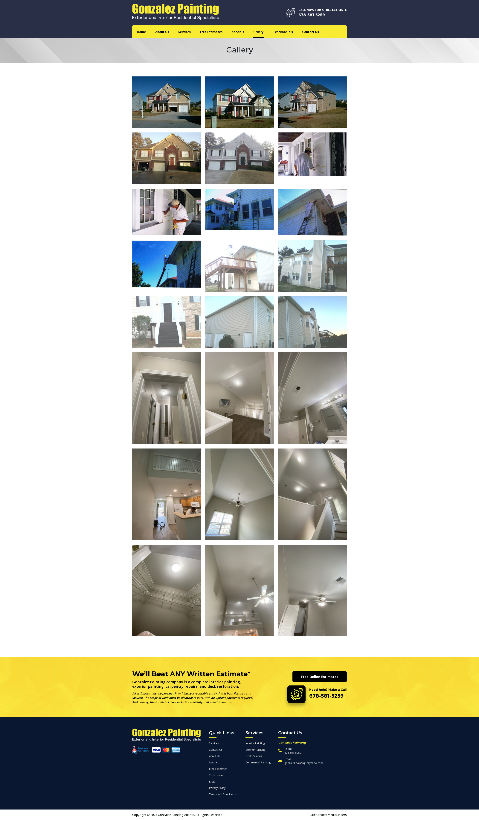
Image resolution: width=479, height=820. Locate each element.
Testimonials (283, 32)
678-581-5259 (311, 15)
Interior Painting (255, 743)
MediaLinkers (337, 815)
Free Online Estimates (319, 676)
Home (141, 32)
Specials (238, 32)
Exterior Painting (255, 749)
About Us (162, 32)
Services (184, 32)
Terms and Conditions (222, 794)
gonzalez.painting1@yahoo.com (303, 763)
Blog (212, 781)
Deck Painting (253, 756)
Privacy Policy (217, 788)
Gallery (258, 32)
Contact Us (310, 32)
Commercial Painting (258, 762)
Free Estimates (211, 32)
